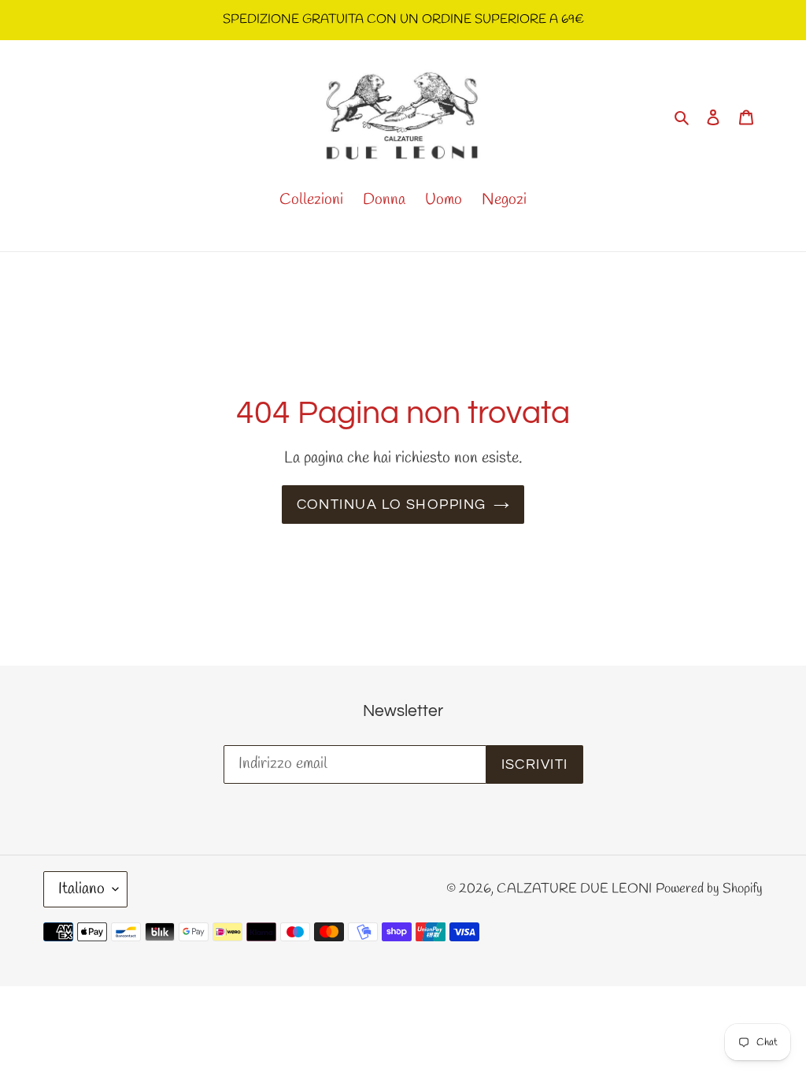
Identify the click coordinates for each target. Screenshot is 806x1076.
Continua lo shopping (391, 504)
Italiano (81, 889)
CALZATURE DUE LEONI (574, 889)
